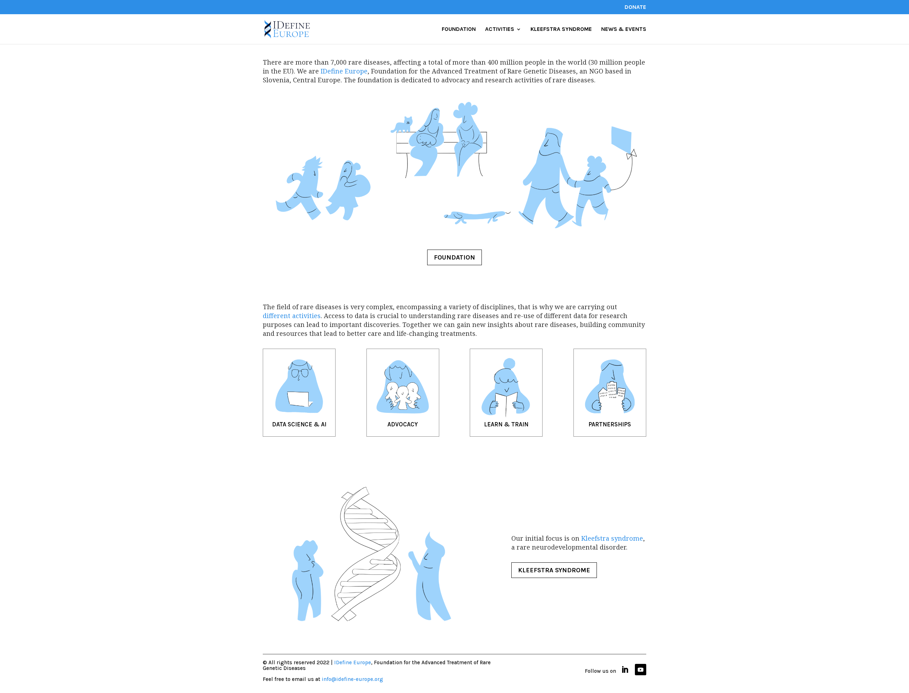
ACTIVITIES (499, 29)
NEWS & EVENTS (623, 29)
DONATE (635, 7)
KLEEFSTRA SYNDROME (561, 29)
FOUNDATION (459, 29)
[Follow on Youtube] (640, 669)
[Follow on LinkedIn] (625, 669)
